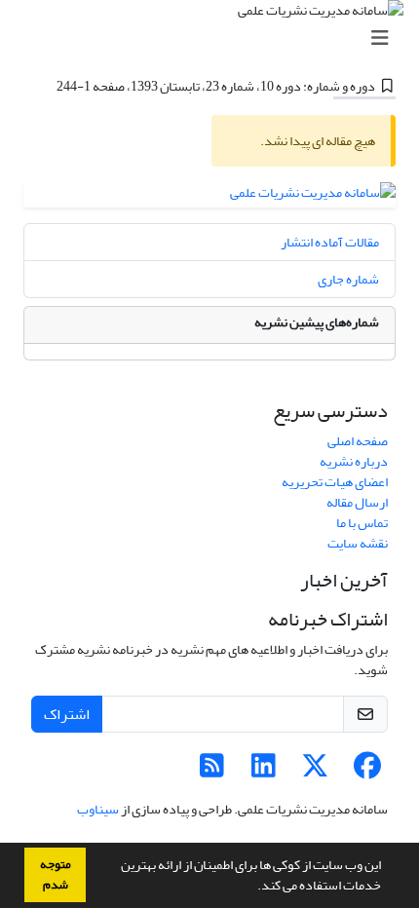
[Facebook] (367, 771)
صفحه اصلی (357, 441)
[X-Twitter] (315, 771)
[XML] (45, 86)
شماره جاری (348, 279)
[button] (252, 887)
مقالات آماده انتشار (330, 242)
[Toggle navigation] (215, 38)
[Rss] (212, 771)
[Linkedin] (264, 771)
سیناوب (98, 809)
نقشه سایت (357, 543)
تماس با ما (362, 523)
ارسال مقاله (357, 502)
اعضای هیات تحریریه (335, 482)
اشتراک (67, 714)
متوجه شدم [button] (55, 874)
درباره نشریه (354, 461)
